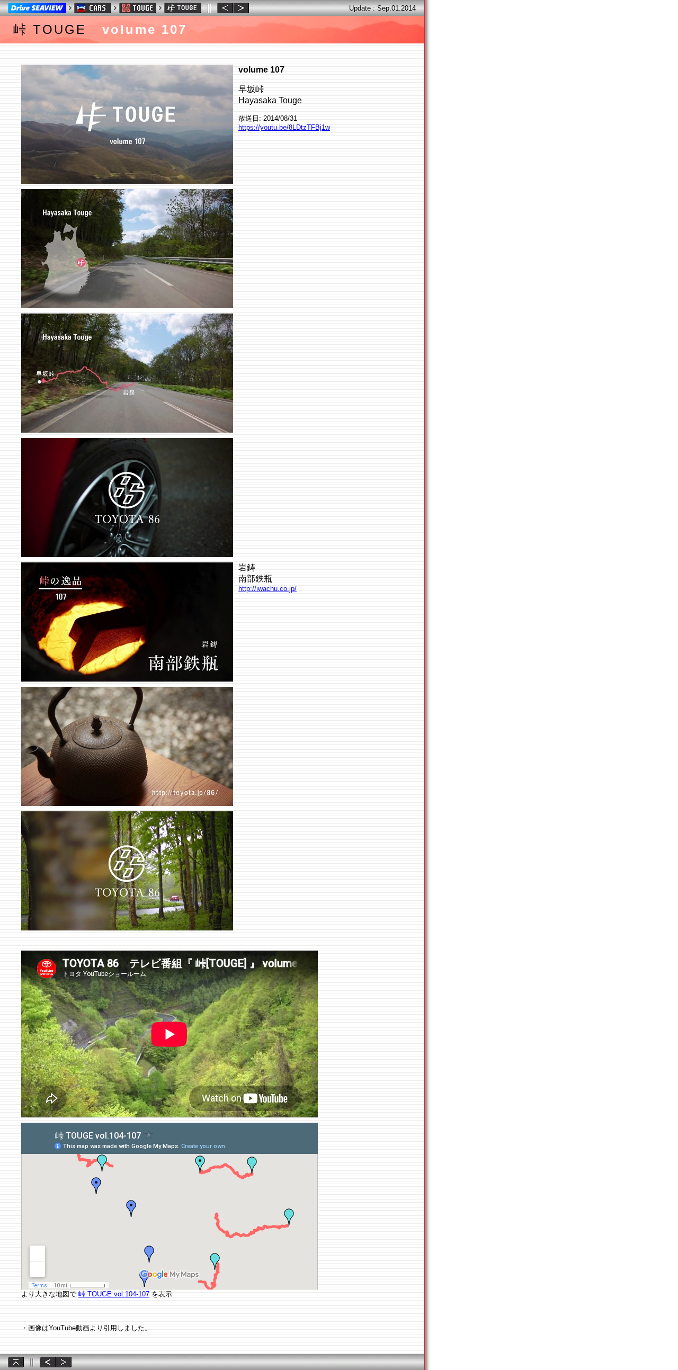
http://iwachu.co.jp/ (267, 589)
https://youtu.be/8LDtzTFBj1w (284, 127)
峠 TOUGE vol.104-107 (113, 1294)
